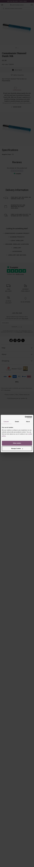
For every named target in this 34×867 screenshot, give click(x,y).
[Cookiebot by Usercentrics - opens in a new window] (25, 417)
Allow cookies (17, 443)
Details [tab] (17, 421)
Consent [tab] (6, 421)
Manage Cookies (16, 448)
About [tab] (28, 421)
